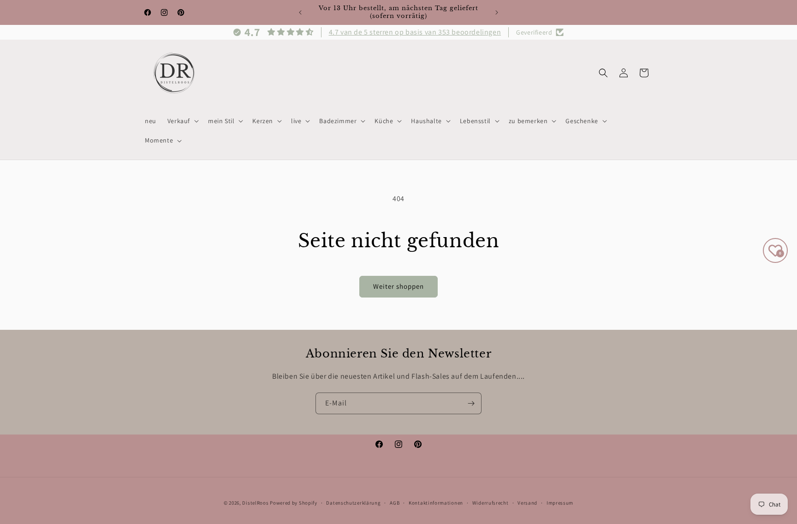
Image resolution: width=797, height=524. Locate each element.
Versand (527, 502)
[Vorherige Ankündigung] (300, 12)
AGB (394, 502)
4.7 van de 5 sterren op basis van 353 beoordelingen (415, 32)
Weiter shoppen (398, 286)
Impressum (560, 502)
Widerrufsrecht (490, 502)
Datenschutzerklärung (353, 502)
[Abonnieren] (471, 403)
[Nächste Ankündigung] (497, 12)
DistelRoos (255, 503)
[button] (182, 121)
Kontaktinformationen (436, 502)
